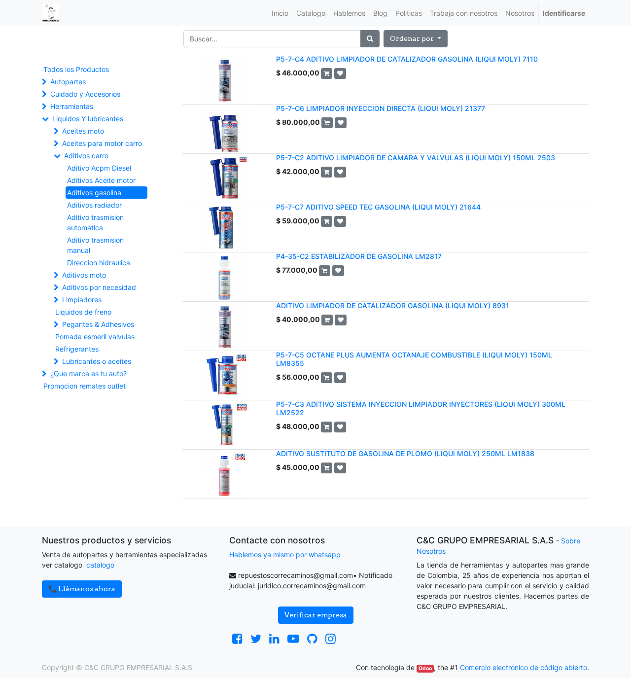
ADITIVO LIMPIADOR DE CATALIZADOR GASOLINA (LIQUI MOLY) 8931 (392, 305)
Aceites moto (83, 131)
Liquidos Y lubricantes (87, 118)
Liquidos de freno (83, 312)
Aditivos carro (86, 155)
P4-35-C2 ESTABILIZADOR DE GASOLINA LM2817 (359, 256)
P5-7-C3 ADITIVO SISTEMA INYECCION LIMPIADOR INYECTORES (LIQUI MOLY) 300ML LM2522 (420, 408)
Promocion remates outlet (84, 386)
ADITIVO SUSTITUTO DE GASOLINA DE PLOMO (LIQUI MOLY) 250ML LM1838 (405, 453)
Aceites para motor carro (102, 143)
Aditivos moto (84, 275)
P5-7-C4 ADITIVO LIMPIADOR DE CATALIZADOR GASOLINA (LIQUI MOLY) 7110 (407, 59)
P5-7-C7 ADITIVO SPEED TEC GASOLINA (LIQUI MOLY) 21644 (378, 207)
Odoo (425, 668)
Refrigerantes (77, 349)
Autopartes (68, 81)
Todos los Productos (76, 69)
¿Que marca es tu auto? (88, 373)
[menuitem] (280, 13)
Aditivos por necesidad (99, 287)
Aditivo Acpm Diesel (99, 168)
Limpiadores (82, 299)
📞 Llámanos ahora (81, 589)
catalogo (100, 565)
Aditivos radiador (94, 205)
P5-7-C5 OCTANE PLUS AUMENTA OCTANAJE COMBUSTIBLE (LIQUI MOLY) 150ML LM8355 (414, 359)
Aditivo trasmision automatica (95, 222)
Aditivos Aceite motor (101, 180)
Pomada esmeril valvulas (95, 336)
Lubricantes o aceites (96, 361)
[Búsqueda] (370, 38)
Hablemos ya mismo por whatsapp (285, 554)
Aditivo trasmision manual (95, 245)
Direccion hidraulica (98, 262)
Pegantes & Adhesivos (98, 324)
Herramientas (71, 106)
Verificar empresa (315, 615)
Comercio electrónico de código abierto (523, 667)
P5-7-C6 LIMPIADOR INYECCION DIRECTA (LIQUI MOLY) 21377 (380, 108)
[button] (416, 38)
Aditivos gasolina (94, 192)
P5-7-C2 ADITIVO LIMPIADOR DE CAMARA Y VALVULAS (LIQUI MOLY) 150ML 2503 (415, 157)
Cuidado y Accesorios (85, 94)
